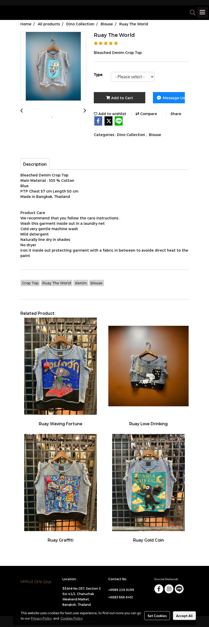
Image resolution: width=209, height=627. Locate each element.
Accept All (184, 615)
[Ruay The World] (53, 66)
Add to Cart (121, 98)
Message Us (173, 98)
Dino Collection (131, 134)
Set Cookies (157, 615)
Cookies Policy (72, 618)
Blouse (155, 134)
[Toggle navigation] (202, 12)
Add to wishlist (111, 113)
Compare (148, 113)
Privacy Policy (41, 618)
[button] (191, 12)
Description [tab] (35, 164)
